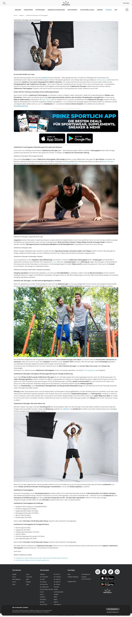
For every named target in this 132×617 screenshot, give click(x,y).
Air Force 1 (57, 574)
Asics (27, 574)
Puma (14, 582)
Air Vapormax (44, 587)
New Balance (16, 579)
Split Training (47, 99)
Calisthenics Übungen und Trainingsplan (37, 15)
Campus (56, 587)
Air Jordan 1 (57, 577)
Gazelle (56, 594)
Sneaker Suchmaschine (56, 10)
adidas (14, 574)
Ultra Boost (57, 604)
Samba (42, 602)
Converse (29, 577)
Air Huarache (44, 577)
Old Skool (43, 599)
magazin (21, 15)
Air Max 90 (57, 579)
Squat (54, 262)
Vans (13, 584)
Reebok (28, 582)
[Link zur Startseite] (107, 590)
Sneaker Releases (73, 577)
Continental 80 (58, 592)
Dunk (41, 594)
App (115, 10)
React (55, 599)
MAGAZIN (109, 10)
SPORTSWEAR (40, 10)
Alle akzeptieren (113, 609)
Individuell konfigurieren (113, 612)
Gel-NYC (42, 597)
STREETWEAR (28, 10)
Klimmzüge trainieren (70, 163)
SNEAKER (18, 10)
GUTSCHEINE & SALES (87, 10)
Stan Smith (43, 604)
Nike (27, 579)
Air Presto (57, 584)
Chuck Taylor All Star (46, 589)
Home (15, 15)
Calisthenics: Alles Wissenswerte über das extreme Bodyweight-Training (41, 558)
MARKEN (100, 10)
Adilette (42, 574)
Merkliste (126, 3)
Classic (56, 589)
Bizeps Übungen (108, 161)
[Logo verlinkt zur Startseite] (66, 3)
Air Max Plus (44, 584)
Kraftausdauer (102, 80)
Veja (27, 584)
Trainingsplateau (90, 370)
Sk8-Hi (56, 602)
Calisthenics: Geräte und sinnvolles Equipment (32, 560)
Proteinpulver (85, 574)
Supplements (72, 10)
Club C (42, 592)
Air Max (42, 579)
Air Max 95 (43, 582)
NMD (55, 597)
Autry (14, 577)
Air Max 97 (57, 582)
